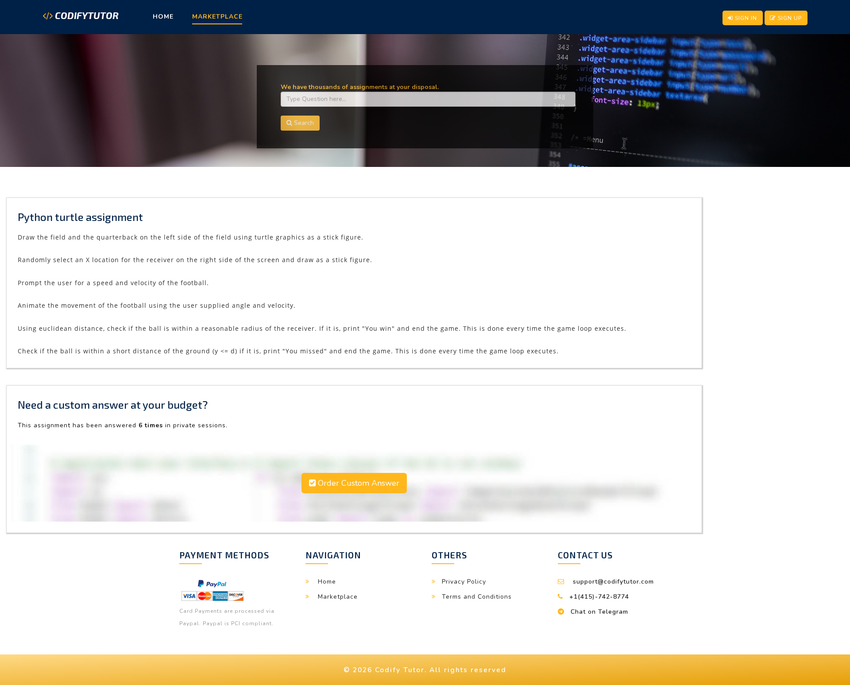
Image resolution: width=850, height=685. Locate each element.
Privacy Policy (464, 581)
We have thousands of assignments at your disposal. (360, 87)
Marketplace (217, 16)
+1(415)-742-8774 (599, 596)
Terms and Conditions (477, 596)
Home (163, 16)
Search (303, 123)
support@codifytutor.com (613, 581)
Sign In (745, 18)
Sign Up (789, 18)
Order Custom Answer (357, 483)
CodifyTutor (86, 16)
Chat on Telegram (599, 612)
